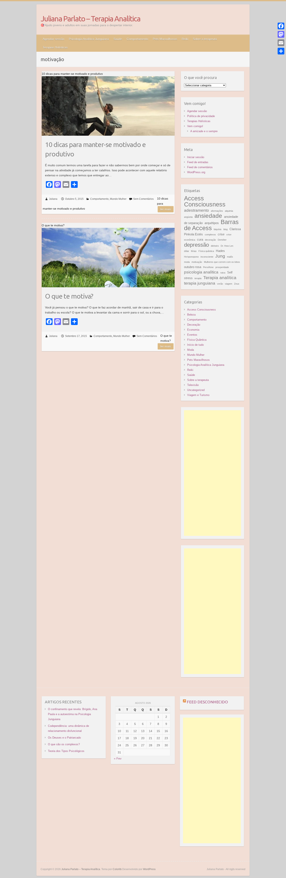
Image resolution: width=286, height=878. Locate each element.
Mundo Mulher (118, 198)
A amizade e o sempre (204, 131)
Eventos (192, 334)
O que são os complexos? (64, 744)
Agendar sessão (53, 39)
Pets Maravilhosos (165, 39)
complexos (210, 234)
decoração (210, 240)
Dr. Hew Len (227, 246)
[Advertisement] (212, 473)
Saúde (117, 39)
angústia (188, 217)
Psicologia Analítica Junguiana (89, 39)
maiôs (230, 256)
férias (194, 251)
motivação (197, 262)
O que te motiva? (69, 296)
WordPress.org (196, 172)
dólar (186, 251)
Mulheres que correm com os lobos (222, 262)
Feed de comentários (200, 167)
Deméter (222, 240)
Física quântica (206, 251)
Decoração (193, 324)
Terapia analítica (219, 277)
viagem (228, 283)
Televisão (193, 385)
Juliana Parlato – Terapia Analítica (90, 18)
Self (229, 272)
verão (220, 283)
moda (187, 262)
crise (221, 234)
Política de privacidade (201, 116)
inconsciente (207, 256)
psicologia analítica (201, 272)
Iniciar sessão (195, 157)
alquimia (229, 211)
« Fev (117, 758)
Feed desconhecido (207, 702)
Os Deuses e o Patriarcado (64, 737)
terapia (198, 278)
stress (188, 278)
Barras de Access (211, 224)
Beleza (191, 314)
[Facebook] (281, 26)
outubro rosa (192, 267)
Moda (190, 349)
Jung (220, 256)
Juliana (53, 198)
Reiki (185, 39)
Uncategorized (196, 390)
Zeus (236, 283)
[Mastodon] (281, 34)
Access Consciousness (204, 201)
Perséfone (208, 267)
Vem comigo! (195, 126)
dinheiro (215, 246)
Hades (220, 251)
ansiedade (208, 216)
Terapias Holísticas (55, 47)
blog (225, 229)
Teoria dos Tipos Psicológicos (66, 751)
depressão (196, 245)
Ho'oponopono (191, 256)
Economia (193, 329)
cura (200, 239)
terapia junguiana (199, 283)
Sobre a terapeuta (205, 39)
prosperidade (222, 267)
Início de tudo (195, 344)
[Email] (281, 43)
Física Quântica (196, 339)
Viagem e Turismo (198, 395)
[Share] (281, 51)
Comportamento (137, 39)
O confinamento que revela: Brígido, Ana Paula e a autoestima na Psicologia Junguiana (72, 714)
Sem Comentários (143, 198)
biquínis (218, 229)
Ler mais (165, 209)
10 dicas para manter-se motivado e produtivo (95, 149)
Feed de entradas (197, 162)
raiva (222, 272)
